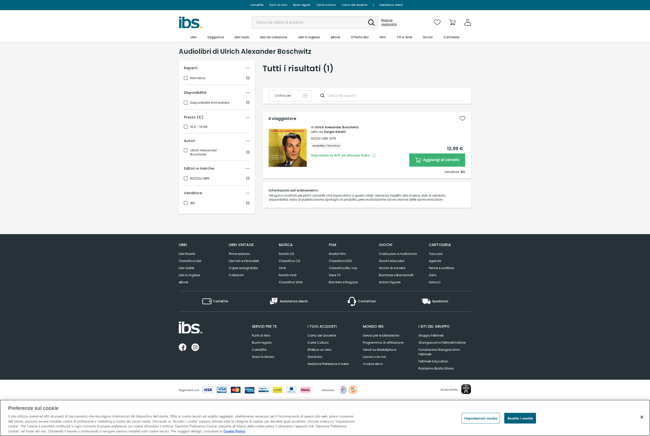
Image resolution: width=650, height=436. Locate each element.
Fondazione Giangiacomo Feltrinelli (439, 351)
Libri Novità (187, 254)
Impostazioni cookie (480, 418)
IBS (192, 203)
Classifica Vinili (291, 282)
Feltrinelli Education (433, 361)
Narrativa (197, 78)
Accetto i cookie (520, 418)
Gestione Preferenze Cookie (328, 364)
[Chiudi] (641, 417)
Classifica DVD (340, 261)
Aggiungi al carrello (441, 159)
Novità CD (286, 254)
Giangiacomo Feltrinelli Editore (442, 342)
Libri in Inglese (189, 275)
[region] (325, 418)
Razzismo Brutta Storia (436, 368)
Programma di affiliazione (383, 342)
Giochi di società (392, 268)
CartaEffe (256, 5)
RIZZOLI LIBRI (199, 179)
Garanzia (314, 357)
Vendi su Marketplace (379, 349)
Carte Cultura (326, 5)
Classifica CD (289, 261)
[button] (371, 22)
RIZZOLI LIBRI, (319, 138)
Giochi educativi (391, 261)
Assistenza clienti (391, 5)
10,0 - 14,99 (198, 127)
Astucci (435, 282)
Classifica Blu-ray (343, 268)
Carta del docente (354, 5)
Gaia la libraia (263, 357)
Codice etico (373, 364)
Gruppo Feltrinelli (431, 335)
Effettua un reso (319, 349)
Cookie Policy (234, 430)
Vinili (282, 268)
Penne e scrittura (441, 268)
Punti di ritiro (278, 5)
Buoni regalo (301, 5)
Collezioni (236, 275)
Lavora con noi (374, 357)
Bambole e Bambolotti (396, 275)
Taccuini (436, 254)
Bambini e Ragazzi (343, 282)
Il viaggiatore (282, 118)
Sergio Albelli (335, 132)
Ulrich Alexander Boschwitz (203, 152)
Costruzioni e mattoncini (398, 254)
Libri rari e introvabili (244, 261)
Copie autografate (243, 268)
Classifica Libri (190, 261)
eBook (183, 282)
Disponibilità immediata (209, 103)
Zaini (432, 275)
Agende (435, 261)
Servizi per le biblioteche (381, 335)
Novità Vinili (288, 275)
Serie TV (335, 275)
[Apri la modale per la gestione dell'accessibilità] (466, 389)
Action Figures (390, 282)
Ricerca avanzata (389, 22)
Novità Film (337, 254)
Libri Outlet (186, 268)
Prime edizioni (239, 254)
